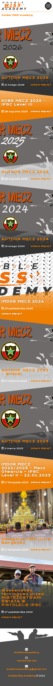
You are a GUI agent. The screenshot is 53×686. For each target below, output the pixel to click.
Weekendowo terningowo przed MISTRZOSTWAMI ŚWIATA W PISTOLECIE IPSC (22, 597)
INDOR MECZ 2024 (22, 301)
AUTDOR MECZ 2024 (25, 239)
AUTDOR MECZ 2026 (25, 78)
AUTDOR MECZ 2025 (25, 172)
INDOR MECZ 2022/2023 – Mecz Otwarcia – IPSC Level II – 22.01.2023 (26, 469)
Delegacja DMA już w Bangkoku (26, 541)
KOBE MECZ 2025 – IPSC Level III (23, 102)
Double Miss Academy (22, 676)
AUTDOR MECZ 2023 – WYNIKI (25, 372)
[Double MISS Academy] (13, 6)
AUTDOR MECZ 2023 (25, 441)
